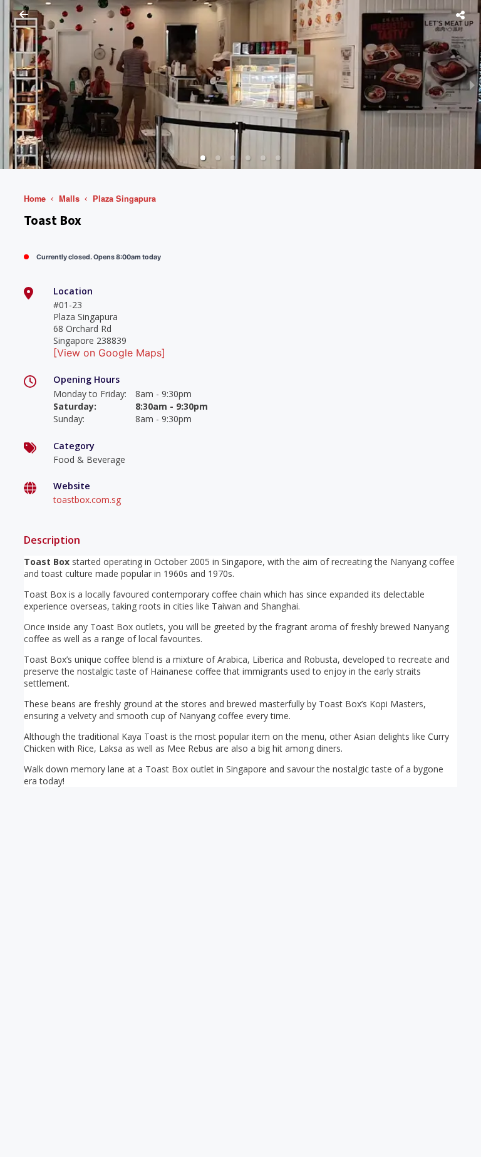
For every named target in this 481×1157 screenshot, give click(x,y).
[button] (202, 157)
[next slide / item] (472, 84)
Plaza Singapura (124, 198)
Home (35, 198)
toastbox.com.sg (87, 500)
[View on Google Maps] (109, 352)
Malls (69, 198)
